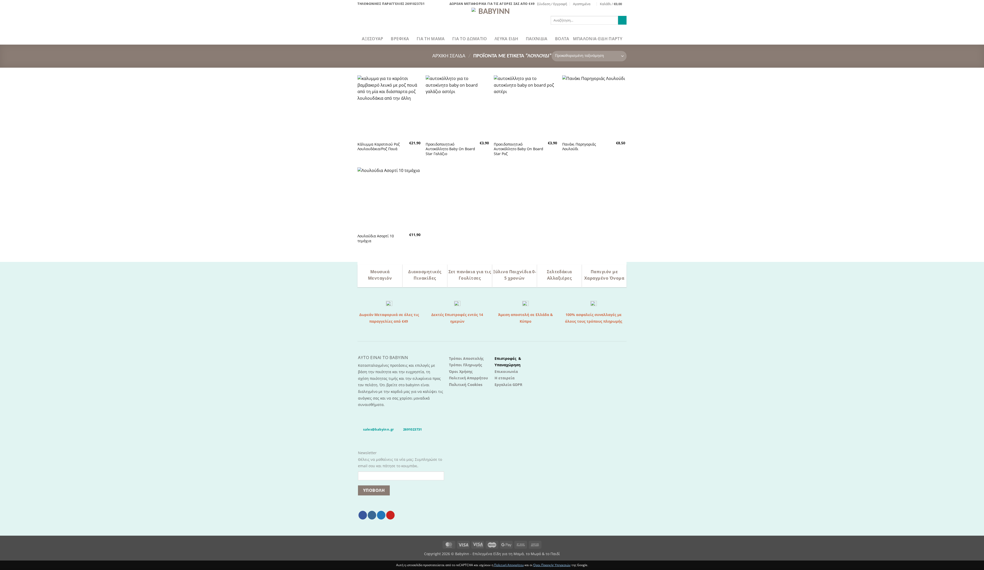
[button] (552, 4)
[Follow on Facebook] (362, 515)
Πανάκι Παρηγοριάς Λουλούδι (579, 146)
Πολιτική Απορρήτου (468, 377)
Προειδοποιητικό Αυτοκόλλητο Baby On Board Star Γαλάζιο (450, 149)
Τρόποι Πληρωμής (465, 364)
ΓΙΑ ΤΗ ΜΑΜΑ (431, 39)
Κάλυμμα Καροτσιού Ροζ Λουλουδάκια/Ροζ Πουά (378, 146)
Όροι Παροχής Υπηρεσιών (552, 565)
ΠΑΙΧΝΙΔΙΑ (537, 39)
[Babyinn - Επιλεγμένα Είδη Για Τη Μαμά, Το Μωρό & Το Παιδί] (492, 20)
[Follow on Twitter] (381, 515)
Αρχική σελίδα (448, 56)
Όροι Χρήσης (461, 371)
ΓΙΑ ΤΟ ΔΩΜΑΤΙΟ (469, 39)
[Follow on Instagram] (372, 515)
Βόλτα (562, 39)
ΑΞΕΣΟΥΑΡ (372, 39)
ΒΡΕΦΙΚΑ (400, 39)
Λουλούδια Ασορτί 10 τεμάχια (375, 238)
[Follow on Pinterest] (390, 515)
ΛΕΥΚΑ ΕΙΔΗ (506, 39)
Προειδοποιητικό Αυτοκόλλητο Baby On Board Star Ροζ (518, 149)
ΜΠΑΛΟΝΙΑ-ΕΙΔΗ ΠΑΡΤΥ (597, 39)
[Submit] (622, 20)
